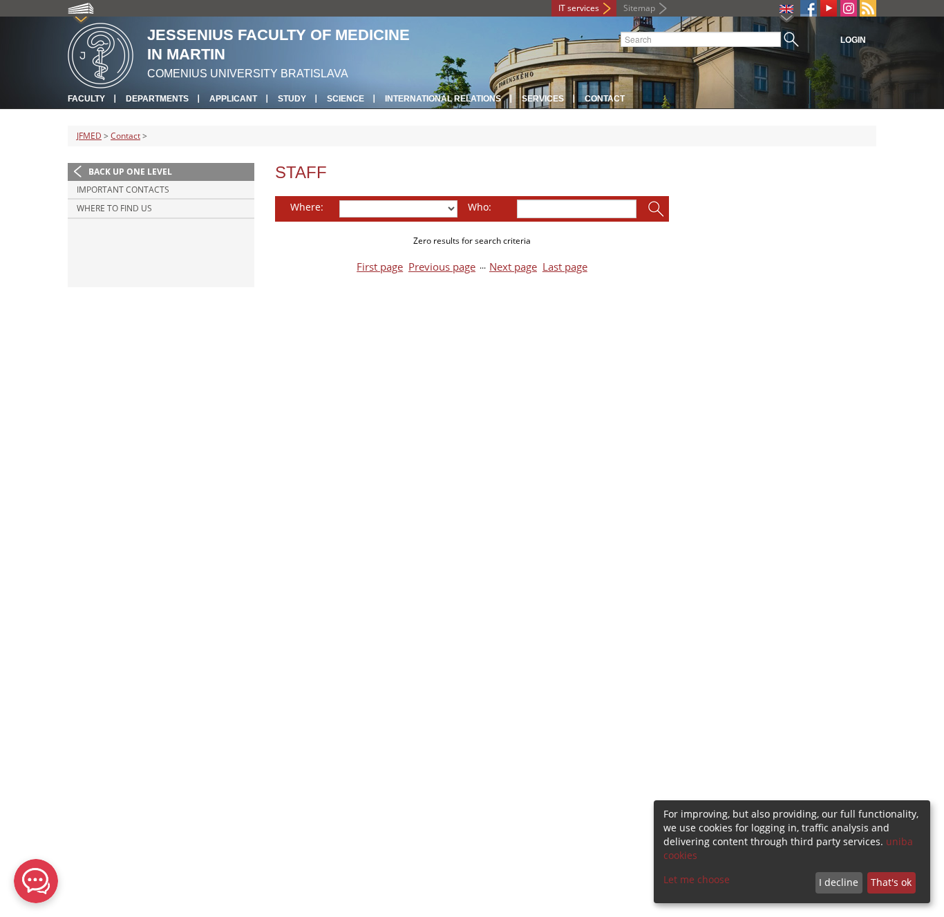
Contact (605, 99)
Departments (157, 99)
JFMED (89, 136)
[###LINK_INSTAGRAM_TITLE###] (848, 8)
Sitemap (639, 8)
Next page (513, 266)
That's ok (891, 882)
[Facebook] (808, 8)
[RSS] (868, 8)
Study (292, 99)
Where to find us (114, 208)
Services (543, 99)
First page (380, 266)
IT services (578, 8)
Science (345, 99)
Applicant (233, 99)
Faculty (86, 99)
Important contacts (123, 189)
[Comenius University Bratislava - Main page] (100, 53)
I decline (838, 882)
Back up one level (130, 171)
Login (853, 40)
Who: (479, 206)
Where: (306, 206)
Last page (564, 266)
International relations (443, 99)
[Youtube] (828, 8)
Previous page (441, 266)
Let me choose (696, 879)
